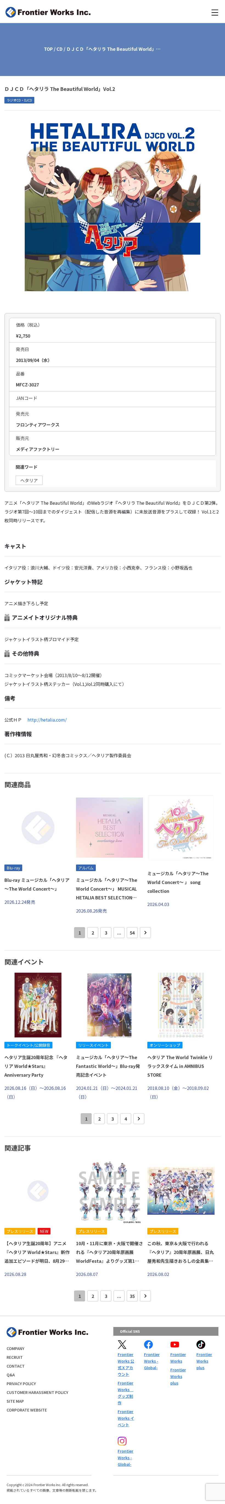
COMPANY (15, 1348)
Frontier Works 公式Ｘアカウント (126, 1364)
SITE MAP (15, 1401)
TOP (48, 49)
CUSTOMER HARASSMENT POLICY (37, 1392)
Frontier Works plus (178, 1376)
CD (60, 49)
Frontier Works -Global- (152, 1361)
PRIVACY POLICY (21, 1383)
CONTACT (16, 1366)
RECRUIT (15, 1357)
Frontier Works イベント (126, 1418)
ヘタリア (29, 480)
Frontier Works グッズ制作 (125, 1392)
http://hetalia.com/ (47, 719)
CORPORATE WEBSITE (27, 1410)
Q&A (11, 1374)
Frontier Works (178, 1358)
